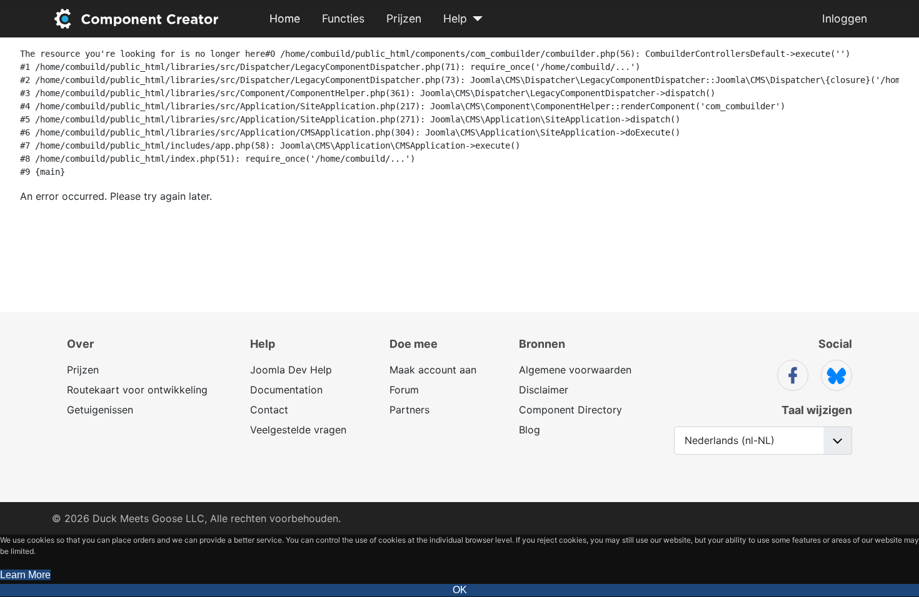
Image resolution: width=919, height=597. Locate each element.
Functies (343, 18)
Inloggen (844, 18)
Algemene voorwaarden (575, 369)
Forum (404, 389)
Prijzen (403, 18)
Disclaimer (543, 389)
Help (455, 18)
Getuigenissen (100, 409)
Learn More (25, 575)
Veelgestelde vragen (298, 429)
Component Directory (570, 409)
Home (284, 18)
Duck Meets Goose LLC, (150, 518)
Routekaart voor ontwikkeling (137, 389)
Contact (269, 409)
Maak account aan (432, 369)
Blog (529, 429)
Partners (409, 409)
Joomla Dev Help (291, 369)
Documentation (286, 389)
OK (460, 590)
